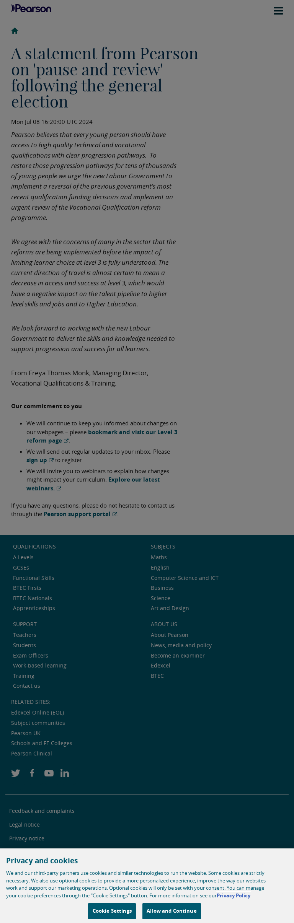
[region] (147, 885)
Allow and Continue (171, 910)
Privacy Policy (233, 895)
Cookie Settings (112, 910)
